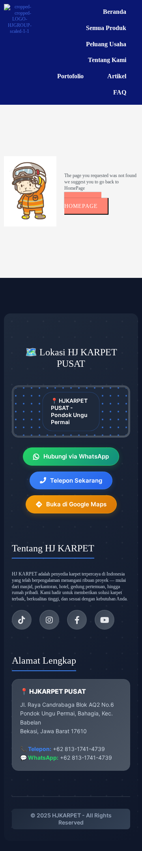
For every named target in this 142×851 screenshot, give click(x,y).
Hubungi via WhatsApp (76, 456)
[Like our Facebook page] (77, 620)
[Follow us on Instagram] (49, 620)
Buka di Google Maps (76, 504)
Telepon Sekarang (76, 480)
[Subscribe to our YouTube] (104, 620)
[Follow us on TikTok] (22, 620)
